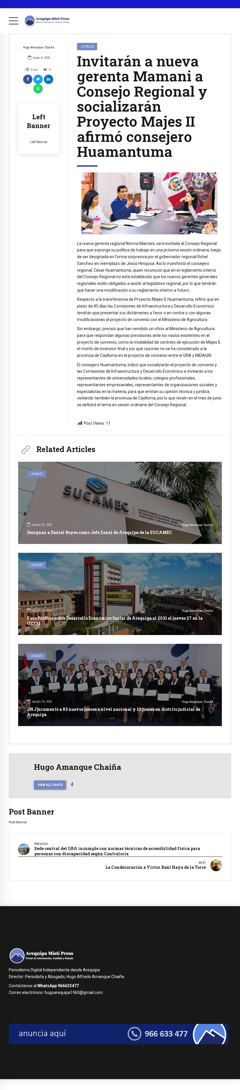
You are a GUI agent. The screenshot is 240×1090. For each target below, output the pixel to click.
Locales (87, 46)
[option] (149, 203)
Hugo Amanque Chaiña (38, 47)
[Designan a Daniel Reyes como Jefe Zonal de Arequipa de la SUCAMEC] (120, 502)
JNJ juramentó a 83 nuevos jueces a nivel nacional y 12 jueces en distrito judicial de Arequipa (113, 711)
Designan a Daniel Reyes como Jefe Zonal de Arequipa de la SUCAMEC (99, 532)
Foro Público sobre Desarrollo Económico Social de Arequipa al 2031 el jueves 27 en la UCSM (115, 620)
